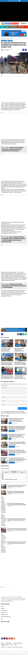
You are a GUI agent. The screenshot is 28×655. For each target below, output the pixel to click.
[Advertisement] (14, 312)
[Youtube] (12, 638)
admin (5, 49)
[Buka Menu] (24, 23)
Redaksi (2, 608)
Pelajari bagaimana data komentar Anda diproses (15, 413)
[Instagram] (9, 638)
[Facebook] (18, 334)
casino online (12, 654)
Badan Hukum (4, 612)
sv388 (15, 654)
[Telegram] (23, 334)
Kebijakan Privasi (4, 614)
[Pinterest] (7, 638)
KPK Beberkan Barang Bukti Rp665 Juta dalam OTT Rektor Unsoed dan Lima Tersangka (20, 363)
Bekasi (3, 345)
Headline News (4, 40)
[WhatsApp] (26, 334)
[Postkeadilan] (10, 23)
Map (15, 644)
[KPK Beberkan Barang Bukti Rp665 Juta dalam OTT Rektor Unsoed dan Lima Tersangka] (21, 357)
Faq (2, 618)
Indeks (2, 606)
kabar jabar (10, 40)
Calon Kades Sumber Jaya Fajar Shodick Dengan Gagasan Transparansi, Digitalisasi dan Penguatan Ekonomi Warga (7, 350)
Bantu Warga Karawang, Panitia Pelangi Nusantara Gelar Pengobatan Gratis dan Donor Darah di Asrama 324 (7, 377)
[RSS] (14, 638)
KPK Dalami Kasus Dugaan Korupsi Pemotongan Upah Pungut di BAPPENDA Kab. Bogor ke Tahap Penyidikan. (7, 363)
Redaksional (9, 643)
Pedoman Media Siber (6, 616)
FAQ (12, 644)
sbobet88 (17, 654)
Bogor (3, 359)
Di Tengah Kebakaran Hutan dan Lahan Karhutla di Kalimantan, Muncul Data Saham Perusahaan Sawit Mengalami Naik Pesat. (20, 377)
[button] (22, 23)
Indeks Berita (4, 610)
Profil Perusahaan (17, 643)
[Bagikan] (26, 50)
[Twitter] (21, 334)
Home (2, 643)
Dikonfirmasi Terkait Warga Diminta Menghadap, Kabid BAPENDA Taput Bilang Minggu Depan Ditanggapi (21, 350)
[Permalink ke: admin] (2, 50)
